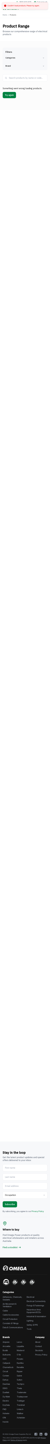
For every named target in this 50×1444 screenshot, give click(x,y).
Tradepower (22, 1397)
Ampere (6, 1342)
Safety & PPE (32, 1325)
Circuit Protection (10, 1319)
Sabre (19, 1376)
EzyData (6, 1405)
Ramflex (20, 1363)
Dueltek (6, 1392)
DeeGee (6, 1384)
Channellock (8, 1367)
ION (4, 1417)
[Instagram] (46, 1434)
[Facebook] (36, 1434)
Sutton (19, 1380)
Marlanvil (20, 1350)
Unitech (20, 1409)
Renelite (20, 1367)
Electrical (30, 1297)
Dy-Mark (6, 1397)
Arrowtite (6, 1346)
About (37, 1342)
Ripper (20, 1371)
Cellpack (6, 1363)
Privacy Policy (38, 1211)
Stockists (39, 1350)
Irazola (5, 1422)
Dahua (5, 1380)
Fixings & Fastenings (35, 1305)
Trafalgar (21, 1401)
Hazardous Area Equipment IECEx (34, 1310)
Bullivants (7, 1355)
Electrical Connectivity (36, 1301)
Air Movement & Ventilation (9, 1305)
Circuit (5, 1371)
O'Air (19, 1355)
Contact (38, 1346)
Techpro (20, 1384)
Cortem (6, 1376)
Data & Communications (13, 1327)
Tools (29, 1329)
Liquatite (20, 1346)
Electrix (6, 1401)
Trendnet (21, 1405)
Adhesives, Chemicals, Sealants (12, 1298)
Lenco (19, 1342)
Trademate (21, 1392)
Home (5, 15)
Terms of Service (17, 1440)
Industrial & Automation (36, 1316)
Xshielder (21, 1417)
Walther (20, 1413)
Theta (19, 1388)
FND (4, 1409)
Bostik (5, 1350)
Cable (5, 1311)
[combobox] (27, 77)
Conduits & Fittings (11, 1323)
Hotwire (6, 1413)
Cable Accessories (11, 1315)
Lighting (30, 1321)
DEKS (5, 1388)
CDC (5, 1359)
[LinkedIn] (41, 1434)
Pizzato (20, 1359)
